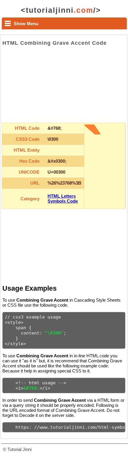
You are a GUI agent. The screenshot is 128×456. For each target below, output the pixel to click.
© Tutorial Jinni (17, 449)
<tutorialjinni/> (61, 10)
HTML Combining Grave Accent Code (54, 43)
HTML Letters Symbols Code (63, 198)
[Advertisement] (63, 84)
